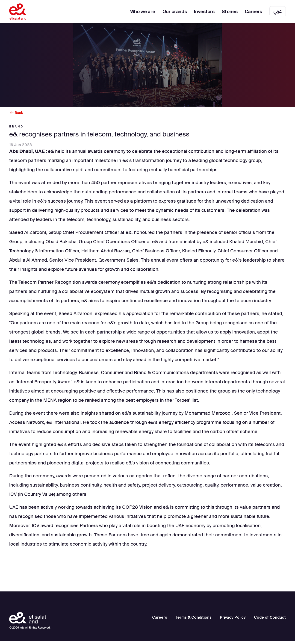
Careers (253, 11)
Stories (229, 11)
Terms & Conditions (193, 617)
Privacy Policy (233, 617)
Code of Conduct (270, 617)
